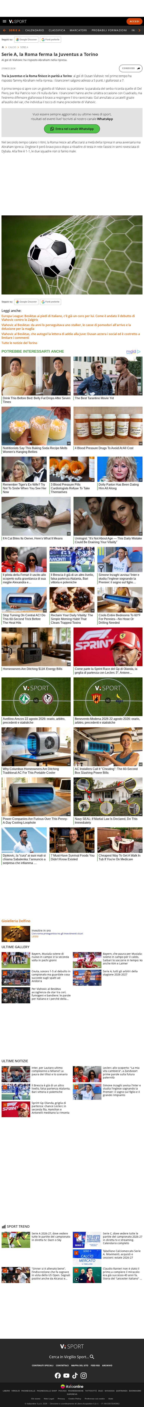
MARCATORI (78, 30)
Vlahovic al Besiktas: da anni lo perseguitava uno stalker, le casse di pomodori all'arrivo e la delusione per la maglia (66, 327)
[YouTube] (66, 1377)
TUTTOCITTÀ (91, 1391)
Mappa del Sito (79, 1365)
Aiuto (110, 1399)
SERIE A (24, 47)
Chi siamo (35, 1399)
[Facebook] (58, 1377)
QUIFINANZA (122, 1391)
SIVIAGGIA (110, 1391)
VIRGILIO (15, 1391)
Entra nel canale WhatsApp (75, 129)
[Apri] (4, 21)
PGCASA (62, 1391)
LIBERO (6, 1391)
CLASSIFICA (57, 30)
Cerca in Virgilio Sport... (69, 1356)
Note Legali (49, 1399)
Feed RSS (95, 1365)
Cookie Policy (74, 1399)
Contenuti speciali (42, 1365)
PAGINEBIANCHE (76, 1391)
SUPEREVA (72, 1394)
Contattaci (62, 1365)
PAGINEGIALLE (28, 1391)
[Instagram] (84, 1377)
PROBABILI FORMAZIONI (109, 30)
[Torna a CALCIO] (4, 30)
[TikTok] (75, 1377)
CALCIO (12, 47)
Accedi (134, 21)
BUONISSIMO (135, 1391)
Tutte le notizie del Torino (19, 343)
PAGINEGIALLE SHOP (47, 1391)
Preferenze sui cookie (95, 1399)
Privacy (61, 1399)
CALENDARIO (34, 30)
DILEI (100, 1391)
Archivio (107, 1365)
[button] (139, 30)
